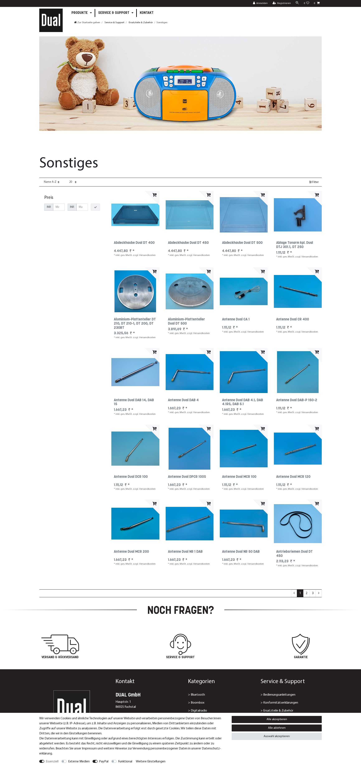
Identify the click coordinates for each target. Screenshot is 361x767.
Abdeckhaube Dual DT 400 (134, 243)
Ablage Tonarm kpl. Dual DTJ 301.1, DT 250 (294, 245)
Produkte (80, 13)
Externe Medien (79, 761)
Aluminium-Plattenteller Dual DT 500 (186, 322)
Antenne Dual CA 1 (236, 319)
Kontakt (147, 13)
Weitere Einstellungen (150, 761)
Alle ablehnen (277, 728)
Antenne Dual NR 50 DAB (241, 552)
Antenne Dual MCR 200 (131, 552)
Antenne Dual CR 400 (292, 319)
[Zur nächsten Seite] (319, 593)
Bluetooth (198, 694)
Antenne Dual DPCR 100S (187, 477)
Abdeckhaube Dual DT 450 (188, 243)
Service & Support (114, 13)
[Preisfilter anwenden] (95, 207)
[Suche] (297, 3)
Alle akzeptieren (277, 719)
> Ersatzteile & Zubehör (277, 710)
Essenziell (52, 761)
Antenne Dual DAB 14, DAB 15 (134, 402)
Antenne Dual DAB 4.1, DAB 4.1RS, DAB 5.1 (242, 402)
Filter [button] (315, 182)
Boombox (197, 702)
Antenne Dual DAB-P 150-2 (296, 400)
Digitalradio (199, 710)
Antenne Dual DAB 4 (183, 400)
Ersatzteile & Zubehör (140, 22)
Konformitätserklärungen (280, 702)
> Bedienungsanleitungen (278, 694)
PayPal (103, 761)
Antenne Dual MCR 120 (293, 477)
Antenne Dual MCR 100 (239, 477)
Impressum (89, 748)
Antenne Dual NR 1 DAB (185, 552)
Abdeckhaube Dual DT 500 (242, 243)
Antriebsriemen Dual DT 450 (294, 554)
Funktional (125, 761)
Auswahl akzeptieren (277, 736)
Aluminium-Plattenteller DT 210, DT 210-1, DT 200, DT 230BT (135, 324)
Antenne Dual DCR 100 (131, 477)
